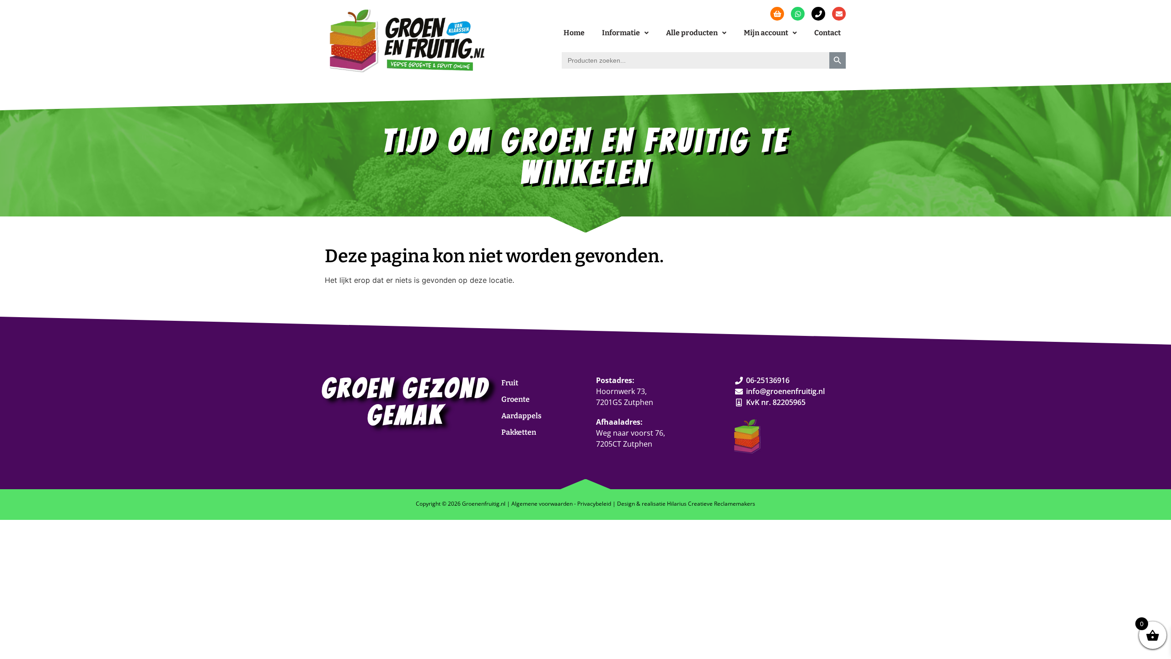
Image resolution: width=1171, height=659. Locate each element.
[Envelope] (839, 14)
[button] (625, 33)
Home (574, 32)
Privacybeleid (594, 504)
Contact (827, 32)
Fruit (509, 382)
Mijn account (766, 32)
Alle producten (692, 32)
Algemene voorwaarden (542, 504)
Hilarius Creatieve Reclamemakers (711, 504)
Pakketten (518, 432)
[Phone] (818, 14)
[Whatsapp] (798, 14)
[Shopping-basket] (777, 14)
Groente (515, 399)
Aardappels (521, 415)
